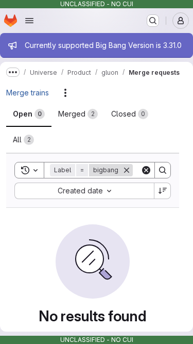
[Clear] (146, 170)
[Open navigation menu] (29, 20)
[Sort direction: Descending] (162, 191)
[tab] (28, 114)
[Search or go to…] (153, 20)
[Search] (162, 170)
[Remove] (126, 170)
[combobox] (84, 191)
